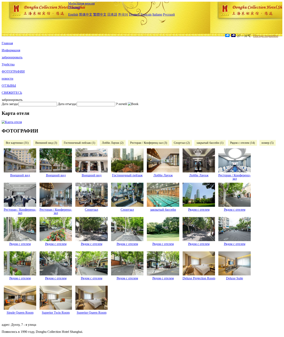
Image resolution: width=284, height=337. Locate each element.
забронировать (12, 57)
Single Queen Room (20, 312)
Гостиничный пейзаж (127, 175)
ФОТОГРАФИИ (13, 71)
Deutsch (134, 14)
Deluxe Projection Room (199, 278)
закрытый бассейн (163, 209)
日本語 (112, 14)
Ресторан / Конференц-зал (234, 176)
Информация (11, 50)
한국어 (123, 14)
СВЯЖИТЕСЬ (12, 92)
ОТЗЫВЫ (9, 85)
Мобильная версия (81, 3)
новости (7, 78)
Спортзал (91, 209)
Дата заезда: (10, 104)
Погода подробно (265, 36)
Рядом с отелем (199, 209)
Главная (7, 43)
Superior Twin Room (56, 312)
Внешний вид (20, 175)
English (73, 14)
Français (146, 14)
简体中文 (85, 14)
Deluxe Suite (234, 278)
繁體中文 (99, 14)
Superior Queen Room (91, 312)
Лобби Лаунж (163, 175)
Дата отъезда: (67, 104)
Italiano (157, 14)
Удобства (8, 64)
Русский (74, 7)
